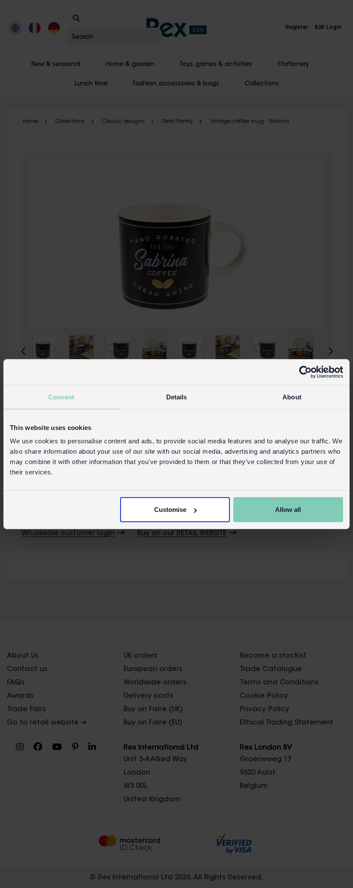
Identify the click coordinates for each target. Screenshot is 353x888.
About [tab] (291, 396)
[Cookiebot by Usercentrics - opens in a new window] (305, 371)
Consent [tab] (61, 396)
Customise (170, 509)
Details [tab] (176, 396)
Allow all (288, 509)
